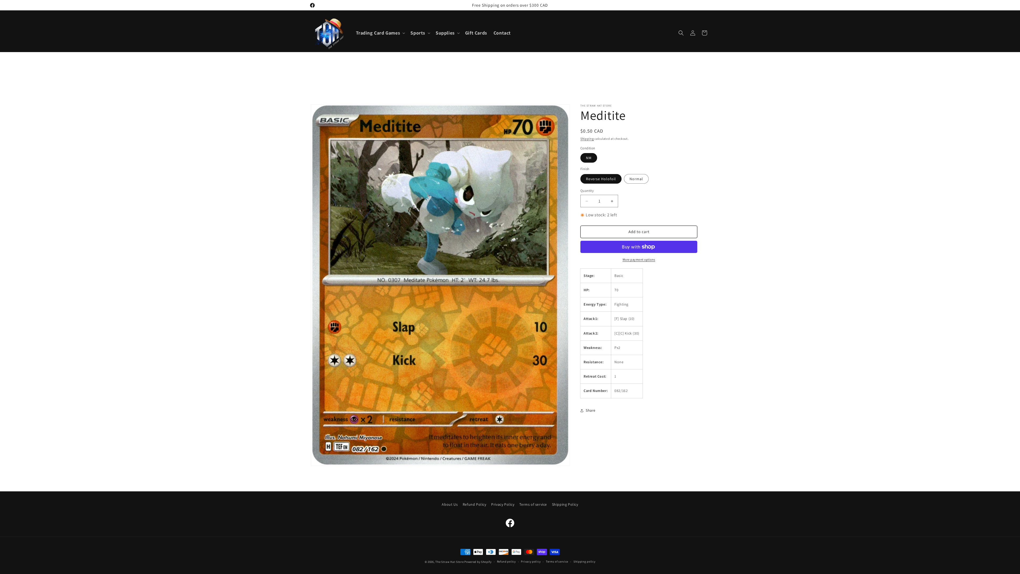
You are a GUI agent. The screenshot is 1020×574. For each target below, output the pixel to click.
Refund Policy (474, 504)
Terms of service (533, 504)
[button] (380, 33)
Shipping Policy (565, 504)
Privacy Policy (502, 504)
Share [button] (591, 410)
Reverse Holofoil (601, 178)
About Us (450, 504)
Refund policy (506, 561)
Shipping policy (584, 561)
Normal (636, 178)
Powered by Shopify (478, 562)
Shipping (587, 139)
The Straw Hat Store (449, 562)
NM (589, 157)
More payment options (639, 259)
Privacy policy (531, 561)
